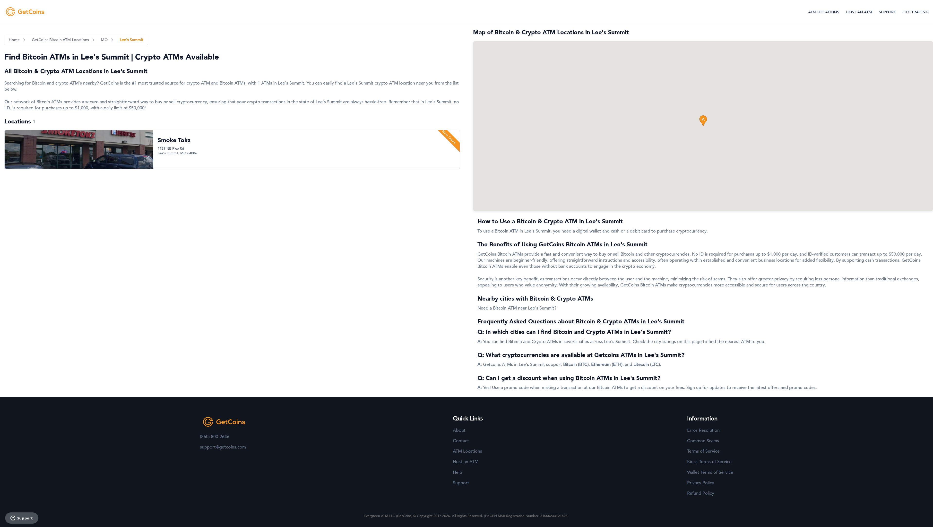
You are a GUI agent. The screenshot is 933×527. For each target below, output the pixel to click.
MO (104, 39)
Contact (461, 440)
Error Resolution (703, 430)
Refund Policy (700, 493)
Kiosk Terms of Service (709, 461)
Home (14, 39)
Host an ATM (465, 461)
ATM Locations (467, 451)
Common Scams (703, 440)
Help (457, 472)
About (459, 430)
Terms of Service (703, 451)
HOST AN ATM (859, 12)
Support (461, 482)
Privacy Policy (700, 482)
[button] (703, 120)
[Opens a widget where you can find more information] (21, 518)
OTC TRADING (915, 12)
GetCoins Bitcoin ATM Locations (60, 39)
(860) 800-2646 (214, 436)
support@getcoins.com (223, 447)
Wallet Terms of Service (710, 472)
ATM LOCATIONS (823, 12)
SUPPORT (887, 12)
